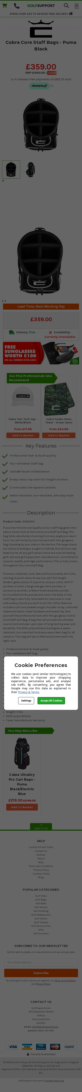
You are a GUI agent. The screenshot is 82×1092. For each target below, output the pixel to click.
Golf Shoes (41, 918)
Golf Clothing (41, 910)
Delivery (41, 854)
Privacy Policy (41, 869)
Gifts (41, 929)
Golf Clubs (41, 895)
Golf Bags (41, 899)
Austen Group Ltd (54, 1080)
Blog (41, 877)
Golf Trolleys (41, 922)
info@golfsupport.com (45, 1026)
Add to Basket (23, 435)
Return (41, 858)
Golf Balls (41, 903)
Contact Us (41, 850)
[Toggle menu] (76, 6)
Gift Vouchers (41, 933)
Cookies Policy (41, 873)
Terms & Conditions (65, 980)
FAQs (41, 862)
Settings (26, 700)
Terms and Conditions (41, 866)
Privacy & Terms (28, 692)
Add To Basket (22, 807)
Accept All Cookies (51, 700)
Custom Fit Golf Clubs (41, 847)
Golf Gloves (41, 907)
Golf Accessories (41, 925)
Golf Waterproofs (41, 914)
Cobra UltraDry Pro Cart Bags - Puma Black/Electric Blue (22, 784)
